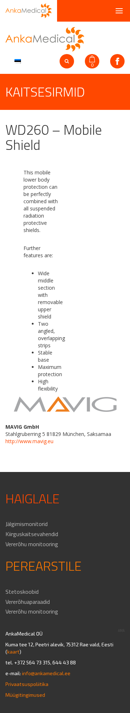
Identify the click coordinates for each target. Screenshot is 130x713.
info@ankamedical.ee (46, 673)
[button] (17, 60)
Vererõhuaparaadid (27, 601)
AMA (121, 631)
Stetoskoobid (22, 591)
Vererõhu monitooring (31, 544)
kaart (13, 652)
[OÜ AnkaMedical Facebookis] (117, 61)
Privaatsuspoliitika (26, 684)
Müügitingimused (25, 695)
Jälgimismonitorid (26, 524)
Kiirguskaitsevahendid (31, 534)
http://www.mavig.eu (29, 441)
